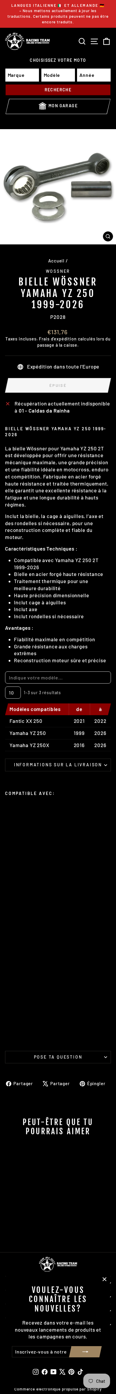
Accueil (56, 260)
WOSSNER (58, 271)
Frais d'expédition (57, 338)
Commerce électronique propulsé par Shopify (58, 1389)
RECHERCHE (58, 89)
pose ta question (58, 1056)
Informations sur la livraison (58, 764)
